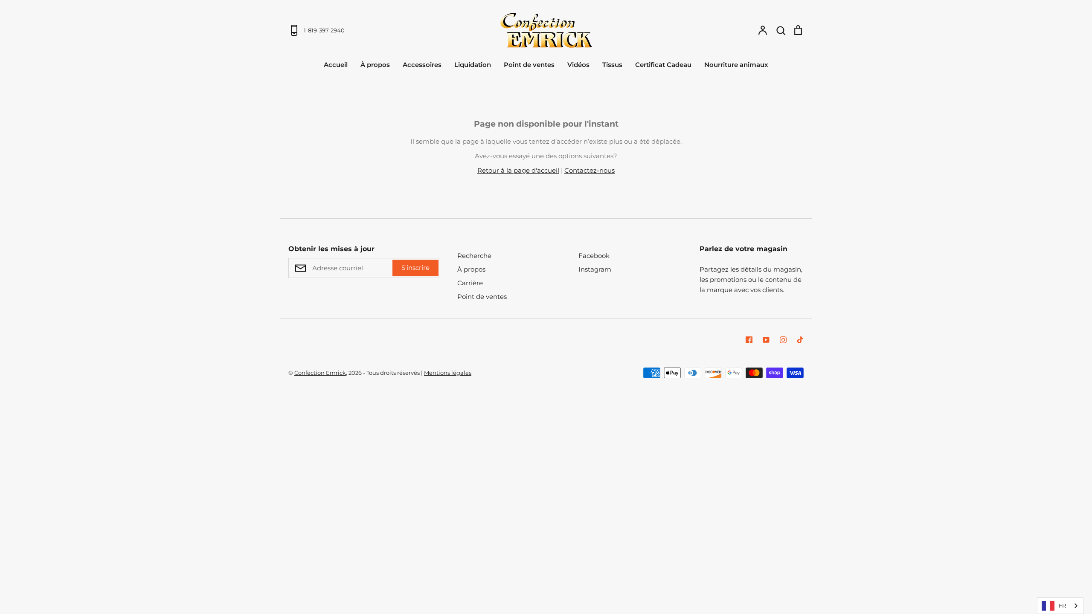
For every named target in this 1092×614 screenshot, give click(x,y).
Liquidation (472, 65)
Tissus (612, 65)
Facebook (594, 256)
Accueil (336, 65)
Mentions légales (447, 372)
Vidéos (578, 65)
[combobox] (1060, 605)
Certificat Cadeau (663, 65)
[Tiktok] (800, 339)
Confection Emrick (320, 372)
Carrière (470, 283)
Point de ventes (529, 65)
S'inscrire (415, 268)
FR (1062, 605)
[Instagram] (783, 339)
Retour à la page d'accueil (518, 170)
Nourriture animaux (736, 65)
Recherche (474, 256)
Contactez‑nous (589, 170)
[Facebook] (749, 339)
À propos (375, 65)
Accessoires (422, 65)
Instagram (594, 269)
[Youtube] (766, 339)
